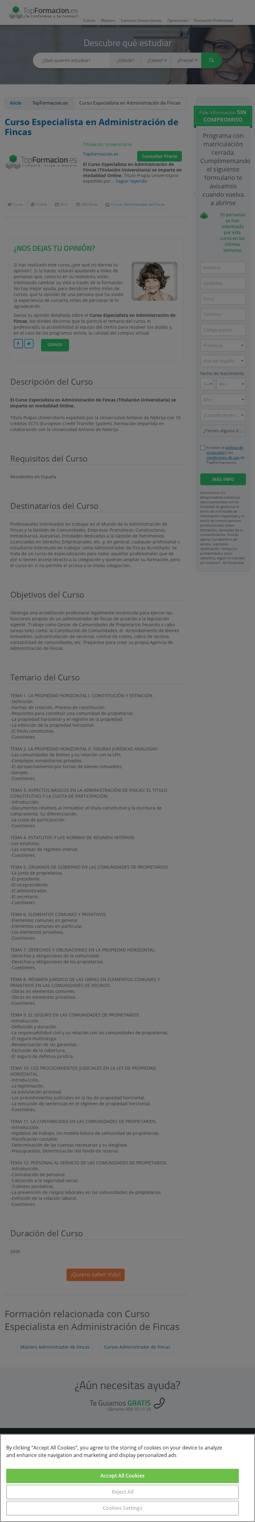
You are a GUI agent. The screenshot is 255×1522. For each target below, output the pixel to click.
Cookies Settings (122, 1508)
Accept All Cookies (122, 1475)
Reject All (123, 1491)
